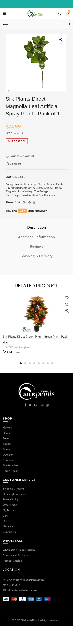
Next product (67, 24)
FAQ (5, 521)
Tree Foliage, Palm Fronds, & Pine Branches (30, 195)
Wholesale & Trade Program (19, 550)
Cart (5, 515)
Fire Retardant (11, 465)
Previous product (58, 24)
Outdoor (8, 454)
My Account (9, 510)
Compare (15, 163)
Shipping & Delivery (37, 256)
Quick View (67, 311)
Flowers (7, 427)
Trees (6, 438)
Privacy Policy (10, 499)
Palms (6, 449)
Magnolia (11, 191)
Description (36, 227)
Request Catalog (12, 560)
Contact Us (9, 532)
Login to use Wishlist (21, 156)
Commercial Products (15, 555)
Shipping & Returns (14, 488)
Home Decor (10, 471)
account (59, 13)
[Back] (5, 24)
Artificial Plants (55, 184)
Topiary (7, 443)
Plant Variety (25, 191)
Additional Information (36, 237)
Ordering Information (15, 494)
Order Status (10, 505)
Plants (6, 433)
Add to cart (14, 352)
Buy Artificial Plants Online (21, 187)
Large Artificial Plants (49, 187)
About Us (8, 526)
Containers (9, 460)
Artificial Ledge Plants (32, 184)
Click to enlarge (61, 39)
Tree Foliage (41, 191)
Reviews (36, 246)
